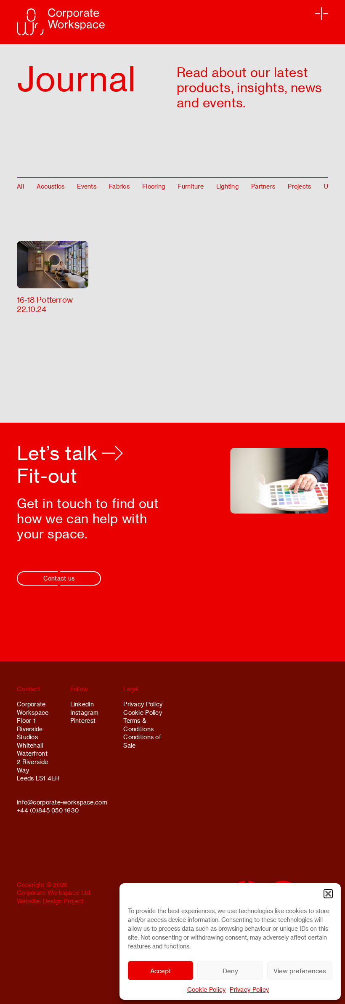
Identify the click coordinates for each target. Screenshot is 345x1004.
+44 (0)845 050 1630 (48, 810)
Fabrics (119, 186)
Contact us (59, 578)
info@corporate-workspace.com (62, 802)
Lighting (227, 186)
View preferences (299, 971)
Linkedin (82, 704)
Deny (230, 971)
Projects (299, 186)
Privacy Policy (249, 989)
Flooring (153, 186)
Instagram (84, 712)
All (20, 186)
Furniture (191, 186)
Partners (263, 186)
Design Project (63, 901)
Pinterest (83, 720)
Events (86, 186)
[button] (328, 893)
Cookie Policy (206, 989)
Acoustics (51, 186)
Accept (160, 971)
